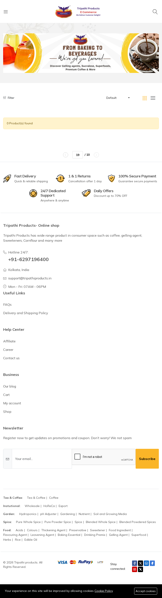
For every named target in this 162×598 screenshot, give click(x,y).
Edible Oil (30, 540)
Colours (32, 530)
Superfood (138, 535)
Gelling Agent (118, 535)
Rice (18, 540)
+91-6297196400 (28, 259)
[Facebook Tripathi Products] (134, 563)
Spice (78, 522)
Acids (19, 530)
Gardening (67, 514)
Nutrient (84, 514)
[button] (117, 97)
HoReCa (49, 506)
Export (63, 506)
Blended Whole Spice (101, 522)
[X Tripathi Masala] (140, 569)
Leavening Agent (42, 535)
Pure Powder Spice (58, 522)
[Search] (156, 11)
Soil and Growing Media (110, 514)
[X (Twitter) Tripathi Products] (140, 563)
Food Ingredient (120, 530)
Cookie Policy (103, 591)
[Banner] (81, 53)
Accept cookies (146, 591)
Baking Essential (69, 535)
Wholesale (32, 506)
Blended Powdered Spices (137, 522)
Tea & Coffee (36, 498)
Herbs (7, 540)
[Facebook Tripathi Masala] (152, 563)
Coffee (53, 498)
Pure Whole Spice (28, 522)
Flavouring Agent (15, 535)
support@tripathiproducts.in (29, 278)
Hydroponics (27, 514)
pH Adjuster (48, 514)
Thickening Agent (53, 530)
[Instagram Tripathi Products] (134, 569)
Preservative (77, 530)
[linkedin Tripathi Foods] (146, 563)
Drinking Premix (94, 535)
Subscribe (147, 459)
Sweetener (97, 530)
